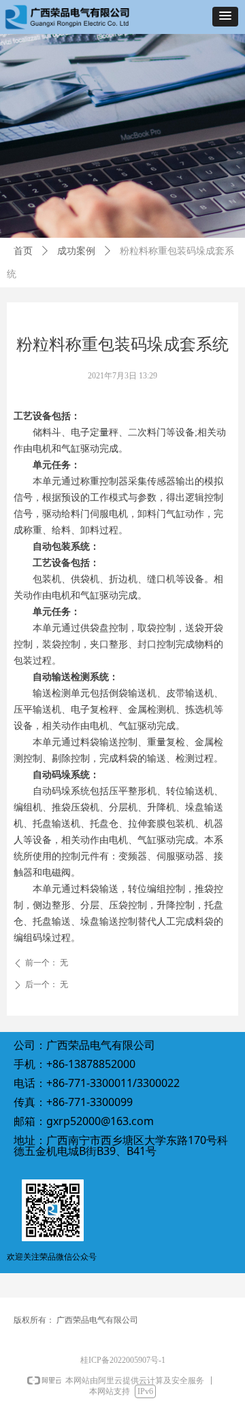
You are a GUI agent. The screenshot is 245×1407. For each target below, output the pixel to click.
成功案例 (76, 251)
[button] (225, 16)
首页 (23, 251)
